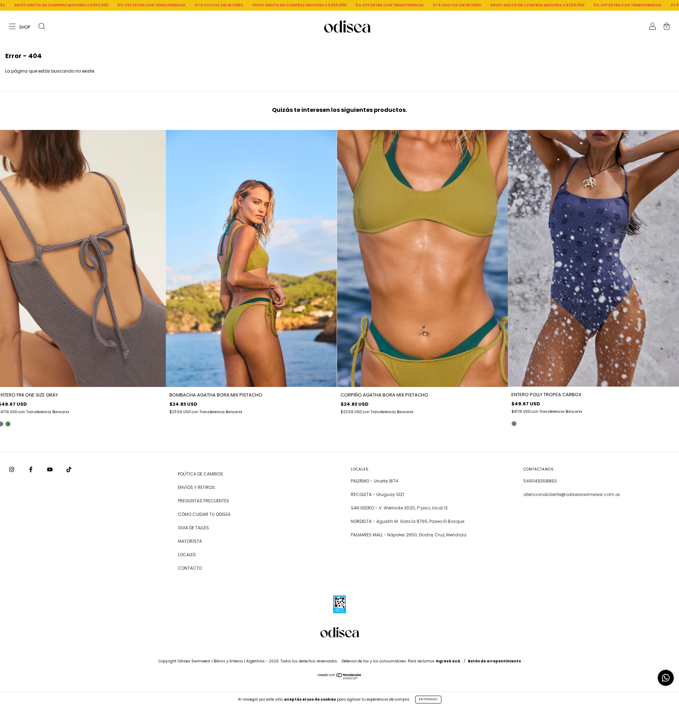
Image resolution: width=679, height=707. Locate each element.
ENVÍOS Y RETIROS (196, 487)
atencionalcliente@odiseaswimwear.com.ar (571, 494)
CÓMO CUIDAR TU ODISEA (204, 514)
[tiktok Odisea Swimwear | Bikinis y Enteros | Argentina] (69, 470)
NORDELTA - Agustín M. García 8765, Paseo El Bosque (407, 521)
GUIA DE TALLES (193, 528)
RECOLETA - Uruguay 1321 (377, 494)
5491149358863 (540, 481)
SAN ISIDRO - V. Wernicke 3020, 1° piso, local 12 (399, 508)
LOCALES (187, 555)
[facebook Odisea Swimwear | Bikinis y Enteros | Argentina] (31, 470)
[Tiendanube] (340, 678)
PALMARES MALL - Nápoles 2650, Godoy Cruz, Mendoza (408, 535)
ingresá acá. (448, 661)
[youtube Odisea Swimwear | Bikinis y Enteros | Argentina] (50, 470)
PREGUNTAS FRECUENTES (203, 501)
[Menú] (20, 27)
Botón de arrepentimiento (494, 661)
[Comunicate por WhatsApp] (666, 678)
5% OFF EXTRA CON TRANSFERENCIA (72, 5)
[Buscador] (41, 27)
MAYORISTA (190, 541)
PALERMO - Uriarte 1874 (374, 481)
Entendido (428, 699)
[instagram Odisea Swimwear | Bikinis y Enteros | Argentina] (12, 470)
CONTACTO (190, 568)
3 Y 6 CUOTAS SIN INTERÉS (139, 5)
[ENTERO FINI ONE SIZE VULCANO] (8, 424)
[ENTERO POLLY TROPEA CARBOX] (514, 423)
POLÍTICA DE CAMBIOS (200, 474)
